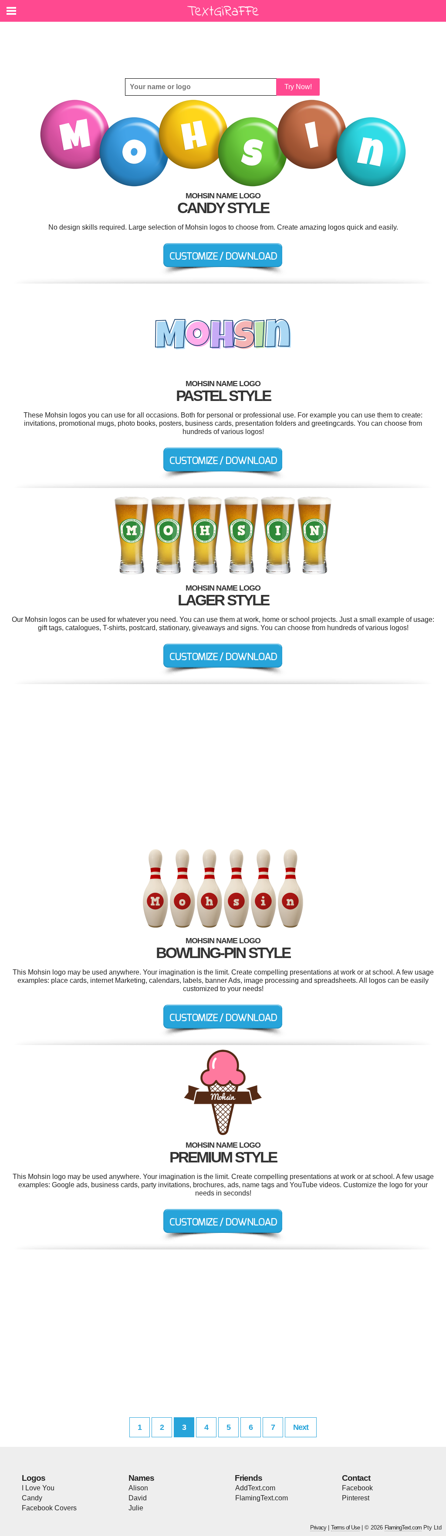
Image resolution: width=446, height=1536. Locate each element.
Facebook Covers (49, 1508)
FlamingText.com (261, 1498)
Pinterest (355, 1498)
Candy (32, 1498)
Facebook (357, 1488)
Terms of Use (345, 1527)
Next (300, 1427)
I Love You (38, 1488)
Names (141, 1478)
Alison (138, 1488)
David (137, 1498)
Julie (135, 1508)
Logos (33, 1478)
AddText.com (255, 1488)
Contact (356, 1478)
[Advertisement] (225, 43)
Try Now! (298, 86)
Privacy (318, 1527)
